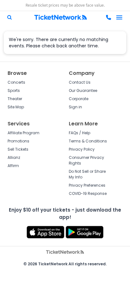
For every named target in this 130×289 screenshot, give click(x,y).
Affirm (13, 165)
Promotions (18, 141)
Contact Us (80, 82)
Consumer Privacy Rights (86, 160)
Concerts (16, 82)
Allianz (14, 157)
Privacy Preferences (87, 185)
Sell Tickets (18, 149)
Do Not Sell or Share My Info (87, 174)
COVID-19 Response (88, 193)
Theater (15, 98)
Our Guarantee (83, 90)
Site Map (16, 107)
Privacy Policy (82, 149)
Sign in (75, 107)
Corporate (78, 98)
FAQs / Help (79, 132)
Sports (14, 90)
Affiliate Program (23, 132)
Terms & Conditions (88, 141)
